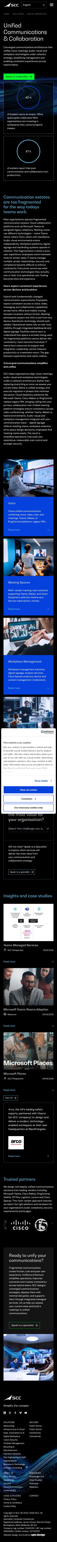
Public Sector (35, 1425)
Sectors (33, 1422)
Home (6, 14)
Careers (7, 1483)
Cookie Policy (10, 1506)
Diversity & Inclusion (13, 1487)
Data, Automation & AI (14, 1432)
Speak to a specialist (17, 76)
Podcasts (33, 1483)
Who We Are (9, 1476)
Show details (41, 781)
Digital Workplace (37, 14)
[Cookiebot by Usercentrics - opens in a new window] (41, 732)
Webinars (33, 1487)
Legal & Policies (12, 1495)
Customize (26, 798)
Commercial (35, 1436)
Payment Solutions (12, 1453)
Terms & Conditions (13, 1502)
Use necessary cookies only (28, 807)
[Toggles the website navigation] (51, 4)
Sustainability (10, 1490)
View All (11, 1098)
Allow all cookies (28, 789)
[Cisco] (36, 1221)
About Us (8, 1473)
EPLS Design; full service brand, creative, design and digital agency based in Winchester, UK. (38, 1534)
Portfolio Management (14, 1443)
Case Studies (35, 1480)
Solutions (18, 14)
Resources (35, 1473)
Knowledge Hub (36, 1476)
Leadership (9, 1480)
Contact (34, 1495)
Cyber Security (11, 1439)
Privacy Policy (10, 1499)
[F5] (15, 1220)
